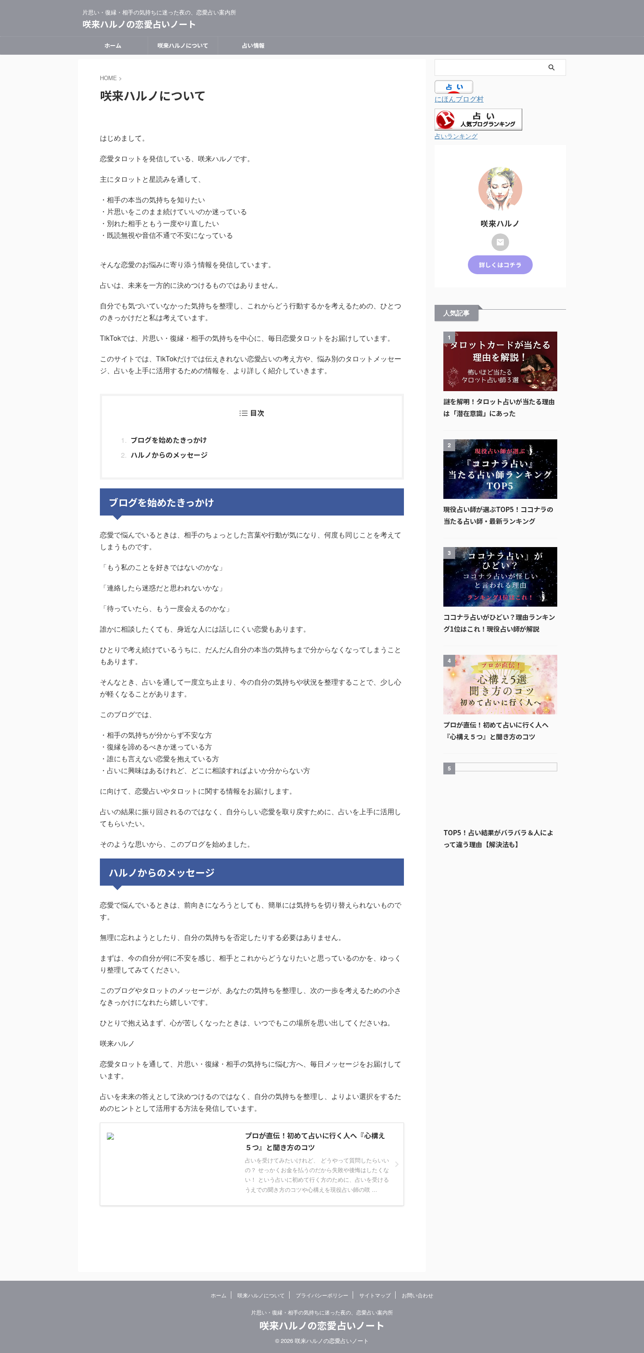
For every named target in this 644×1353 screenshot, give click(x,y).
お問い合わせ (417, 1295)
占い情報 (253, 45)
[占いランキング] (478, 125)
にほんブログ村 (459, 99)
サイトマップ (375, 1295)
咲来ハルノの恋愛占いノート (139, 24)
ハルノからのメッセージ (169, 454)
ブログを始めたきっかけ (169, 440)
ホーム (112, 45)
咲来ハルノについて (183, 45)
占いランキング (456, 135)
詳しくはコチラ (500, 264)
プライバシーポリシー (322, 1295)
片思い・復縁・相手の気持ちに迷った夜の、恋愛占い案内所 (322, 1312)
